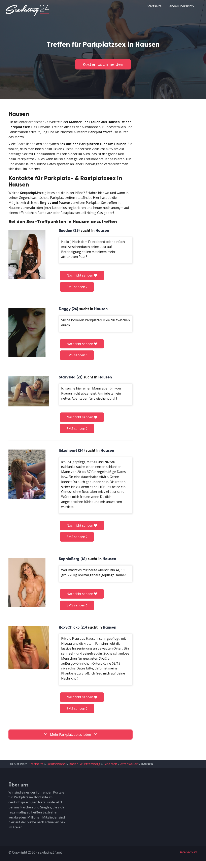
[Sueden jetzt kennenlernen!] (26, 254)
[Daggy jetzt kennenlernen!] (26, 332)
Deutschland (56, 764)
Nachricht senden (80, 275)
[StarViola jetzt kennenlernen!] (28, 391)
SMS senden (76, 287)
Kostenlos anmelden (103, 64)
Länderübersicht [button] (180, 6)
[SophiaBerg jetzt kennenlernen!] (26, 582)
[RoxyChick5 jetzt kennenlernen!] (28, 647)
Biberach (110, 764)
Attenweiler (129, 764)
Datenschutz (188, 852)
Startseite (154, 6)
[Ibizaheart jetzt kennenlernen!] (26, 474)
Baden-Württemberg (84, 764)
